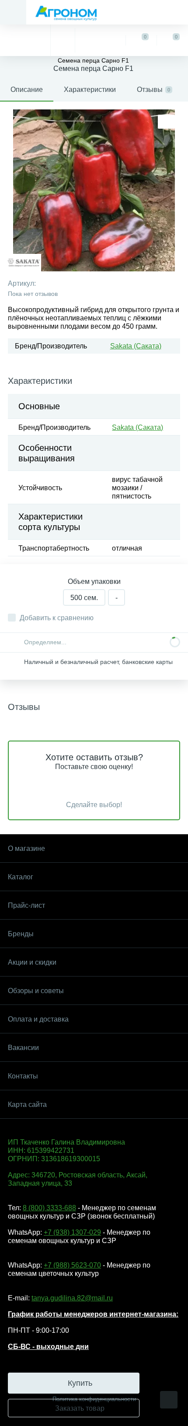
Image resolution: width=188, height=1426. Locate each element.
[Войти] (100, 40)
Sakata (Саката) (135, 346)
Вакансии (23, 1047)
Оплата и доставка (38, 1019)
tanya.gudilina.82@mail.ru (72, 1298)
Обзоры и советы (36, 990)
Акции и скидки (32, 962)
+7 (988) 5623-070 (72, 1265)
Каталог (20, 877)
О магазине (26, 848)
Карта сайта (27, 1104)
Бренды (21, 934)
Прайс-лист (26, 905)
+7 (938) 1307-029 (72, 1232)
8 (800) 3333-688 (49, 1208)
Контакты (23, 1076)
